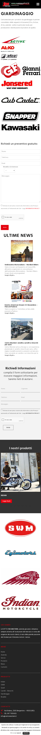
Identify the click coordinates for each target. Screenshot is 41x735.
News (3, 664)
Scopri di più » (10, 275)
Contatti (4, 667)
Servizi (3, 658)
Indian (3, 682)
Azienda (4, 655)
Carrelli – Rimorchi (7, 691)
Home (3, 652)
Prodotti (4, 661)
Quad (3, 688)
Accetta (26, 733)
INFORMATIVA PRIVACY (32, 208)
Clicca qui (13, 733)
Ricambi (3, 697)
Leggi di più (6, 501)
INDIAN (4, 495)
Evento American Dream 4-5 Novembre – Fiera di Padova (21, 306)
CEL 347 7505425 (10, 713)
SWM (3, 685)
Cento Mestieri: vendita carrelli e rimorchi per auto (21, 344)
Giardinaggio (5, 694)
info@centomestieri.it (9, 716)
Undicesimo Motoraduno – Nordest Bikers (21, 264)
